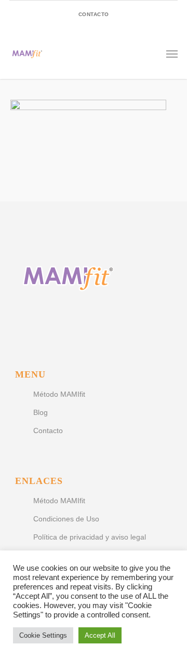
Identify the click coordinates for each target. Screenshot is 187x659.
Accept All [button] (100, 635)
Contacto (48, 430)
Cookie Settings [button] (43, 635)
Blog (40, 412)
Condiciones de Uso (66, 519)
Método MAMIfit (59, 394)
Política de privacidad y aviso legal (89, 537)
